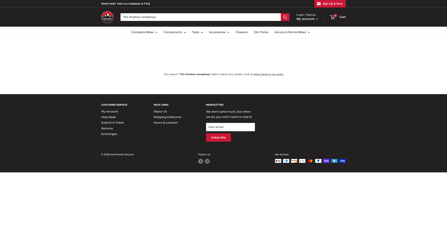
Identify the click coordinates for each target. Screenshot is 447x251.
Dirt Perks (261, 32)
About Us (160, 111)
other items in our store (268, 74)
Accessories (217, 32)
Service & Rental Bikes (290, 32)
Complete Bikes (142, 32)
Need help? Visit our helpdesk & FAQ (125, 3)
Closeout (242, 32)
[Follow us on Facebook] (200, 161)
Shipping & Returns (167, 117)
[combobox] (200, 17)
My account (305, 19)
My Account (109, 111)
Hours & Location (166, 122)
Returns (107, 128)
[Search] (285, 17)
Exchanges (109, 134)
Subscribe (218, 137)
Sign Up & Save (333, 3)
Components (173, 32)
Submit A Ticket (112, 122)
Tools (195, 32)
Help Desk (108, 117)
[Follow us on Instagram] (207, 161)
